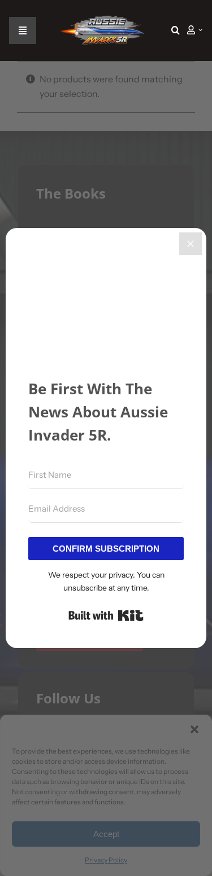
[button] (175, 30)
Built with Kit (106, 615)
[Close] (190, 243)
